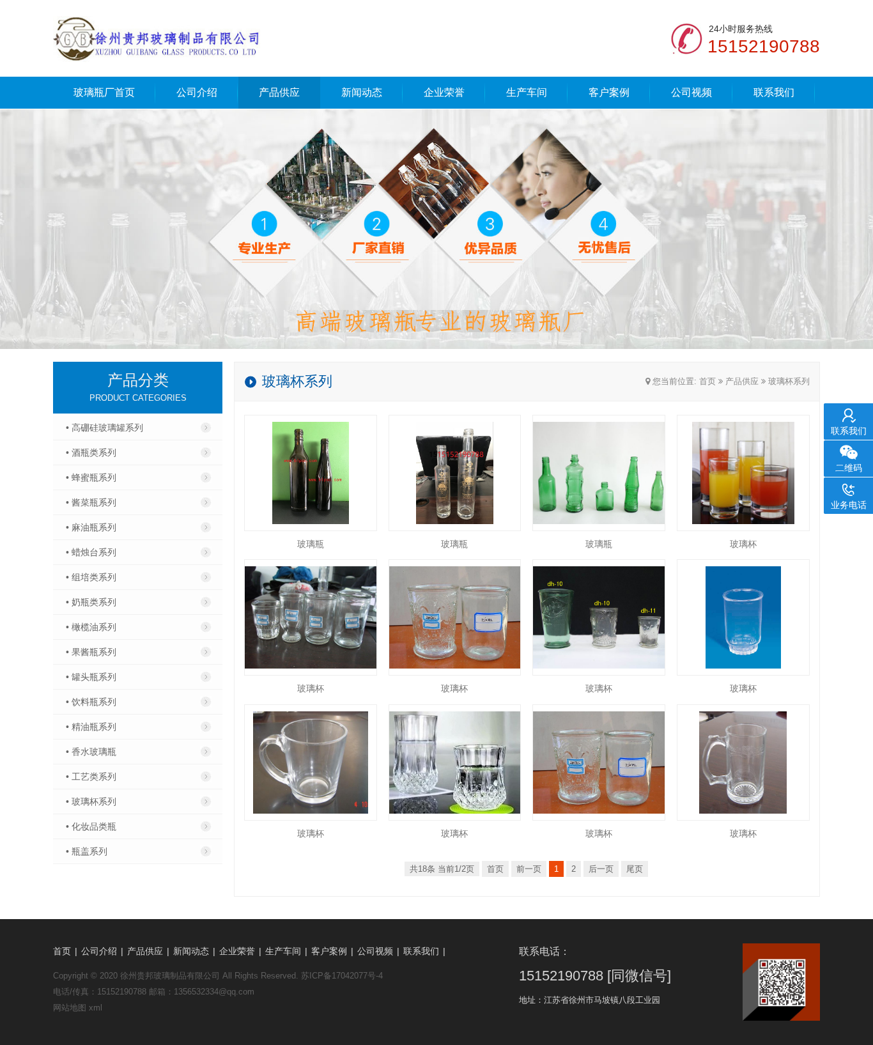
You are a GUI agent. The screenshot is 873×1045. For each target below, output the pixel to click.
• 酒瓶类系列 (91, 452)
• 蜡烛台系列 (91, 552)
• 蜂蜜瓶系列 (91, 477)
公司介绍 (196, 92)
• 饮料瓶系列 (91, 702)
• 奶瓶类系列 (91, 602)
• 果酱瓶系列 (91, 652)
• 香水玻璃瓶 (91, 752)
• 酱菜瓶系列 (91, 502)
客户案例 (609, 92)
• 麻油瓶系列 (91, 527)
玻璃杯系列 (789, 381)
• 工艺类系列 (91, 776)
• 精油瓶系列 (91, 727)
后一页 (601, 869)
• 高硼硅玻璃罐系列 (104, 427)
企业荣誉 (444, 92)
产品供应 (279, 92)
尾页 (634, 869)
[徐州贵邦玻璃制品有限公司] (156, 38)
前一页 (528, 869)
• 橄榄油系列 (91, 627)
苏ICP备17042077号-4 (342, 975)
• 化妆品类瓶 (91, 826)
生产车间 (526, 92)
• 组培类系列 (91, 577)
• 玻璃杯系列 (91, 801)
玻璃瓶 (310, 544)
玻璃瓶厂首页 (104, 92)
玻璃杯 (743, 544)
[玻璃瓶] (310, 473)
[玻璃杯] (743, 473)
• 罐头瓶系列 (91, 677)
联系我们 (773, 92)
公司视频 (691, 92)
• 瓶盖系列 (86, 851)
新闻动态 (361, 92)
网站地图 (69, 1007)
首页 (707, 381)
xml (95, 1007)
